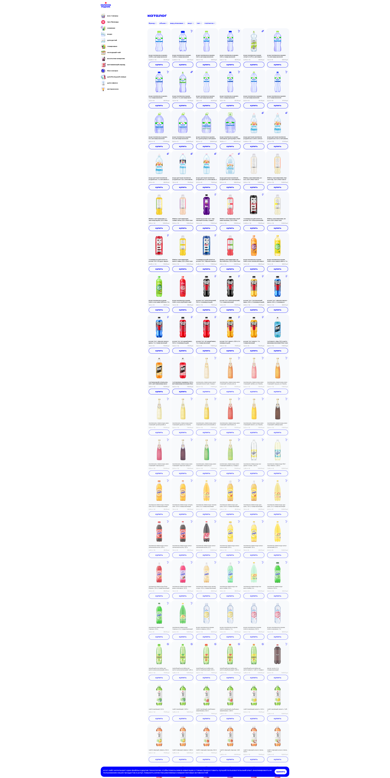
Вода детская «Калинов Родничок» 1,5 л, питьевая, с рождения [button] (182, 178)
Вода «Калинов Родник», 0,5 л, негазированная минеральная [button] (205, 56)
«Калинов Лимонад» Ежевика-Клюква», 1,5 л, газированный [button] (182, 587)
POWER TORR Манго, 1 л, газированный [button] (251, 342)
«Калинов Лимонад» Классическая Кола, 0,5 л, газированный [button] (158, 546)
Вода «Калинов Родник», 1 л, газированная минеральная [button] (158, 97)
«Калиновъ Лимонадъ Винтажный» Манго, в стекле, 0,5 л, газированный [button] (253, 424)
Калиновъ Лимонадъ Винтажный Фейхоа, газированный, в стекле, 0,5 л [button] (229, 464)
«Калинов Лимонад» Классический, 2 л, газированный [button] (277, 546)
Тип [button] (198, 23)
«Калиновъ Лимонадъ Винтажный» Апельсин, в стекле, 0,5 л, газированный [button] (230, 383)
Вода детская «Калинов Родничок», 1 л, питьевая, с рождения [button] (159, 178)
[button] (159, 41)
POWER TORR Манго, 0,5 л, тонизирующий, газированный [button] (230, 342)
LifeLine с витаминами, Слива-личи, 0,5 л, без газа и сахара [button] (182, 219)
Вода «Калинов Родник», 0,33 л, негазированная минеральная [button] (158, 56)
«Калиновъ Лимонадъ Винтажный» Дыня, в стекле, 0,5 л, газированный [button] (182, 424)
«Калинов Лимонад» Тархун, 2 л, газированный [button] (182, 628)
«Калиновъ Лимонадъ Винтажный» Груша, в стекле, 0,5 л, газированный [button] (277, 383)
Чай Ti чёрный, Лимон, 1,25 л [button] (182, 750)
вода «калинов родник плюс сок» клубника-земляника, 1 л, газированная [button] (182, 301)
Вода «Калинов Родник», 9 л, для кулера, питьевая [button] (206, 137)
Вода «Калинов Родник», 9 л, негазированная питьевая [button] (181, 137)
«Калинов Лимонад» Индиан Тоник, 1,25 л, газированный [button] (252, 464)
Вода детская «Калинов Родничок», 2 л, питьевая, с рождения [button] (206, 178)
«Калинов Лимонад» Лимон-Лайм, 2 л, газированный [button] (252, 587)
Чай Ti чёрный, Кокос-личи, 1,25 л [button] (277, 750)
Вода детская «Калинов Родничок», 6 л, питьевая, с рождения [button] (230, 178)
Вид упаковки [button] (176, 23)
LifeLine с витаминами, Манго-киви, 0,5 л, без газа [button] (182, 260)
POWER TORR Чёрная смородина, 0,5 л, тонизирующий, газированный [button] (277, 301)
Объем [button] (162, 23)
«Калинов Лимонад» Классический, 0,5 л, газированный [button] (229, 546)
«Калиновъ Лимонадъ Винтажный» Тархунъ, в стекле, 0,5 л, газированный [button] (206, 464)
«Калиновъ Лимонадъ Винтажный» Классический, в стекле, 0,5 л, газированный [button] (206, 424)
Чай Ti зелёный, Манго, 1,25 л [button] (277, 710)
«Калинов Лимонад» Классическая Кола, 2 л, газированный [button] (206, 546)
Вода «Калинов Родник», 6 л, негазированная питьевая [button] (158, 137)
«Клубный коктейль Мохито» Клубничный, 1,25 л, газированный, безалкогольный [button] (229, 669)
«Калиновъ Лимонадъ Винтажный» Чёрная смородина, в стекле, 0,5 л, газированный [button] (182, 464)
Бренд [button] (152, 23)
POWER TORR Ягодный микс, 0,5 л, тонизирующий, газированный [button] (182, 342)
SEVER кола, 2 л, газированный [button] (273, 669)
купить (159, 65)
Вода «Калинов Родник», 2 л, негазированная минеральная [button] (252, 97)
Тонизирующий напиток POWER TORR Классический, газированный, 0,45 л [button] (253, 219)
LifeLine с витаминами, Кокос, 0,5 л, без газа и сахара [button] (252, 178)
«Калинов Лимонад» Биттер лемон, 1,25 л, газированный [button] (276, 464)
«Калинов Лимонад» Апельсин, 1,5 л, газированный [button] (182, 505)
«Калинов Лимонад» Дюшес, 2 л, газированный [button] (276, 505)
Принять (280, 772)
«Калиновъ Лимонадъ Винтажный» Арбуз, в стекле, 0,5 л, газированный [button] (253, 383)
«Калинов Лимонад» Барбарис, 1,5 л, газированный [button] (159, 587)
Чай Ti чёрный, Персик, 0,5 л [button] (206, 750)
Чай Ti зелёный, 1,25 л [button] (180, 709)
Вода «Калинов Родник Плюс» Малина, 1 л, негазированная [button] (276, 628)
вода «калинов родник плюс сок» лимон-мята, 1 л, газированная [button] (277, 260)
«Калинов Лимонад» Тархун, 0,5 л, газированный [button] (274, 587)
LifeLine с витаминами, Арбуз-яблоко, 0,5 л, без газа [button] (230, 260)
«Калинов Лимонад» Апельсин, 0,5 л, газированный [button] (159, 505)
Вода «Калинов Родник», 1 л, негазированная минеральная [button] (276, 56)
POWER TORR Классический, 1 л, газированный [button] (230, 301)
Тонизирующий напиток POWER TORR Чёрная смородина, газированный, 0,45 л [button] (206, 260)
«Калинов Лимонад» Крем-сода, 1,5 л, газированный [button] (206, 587)
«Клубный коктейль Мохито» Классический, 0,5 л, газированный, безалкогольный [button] (159, 669)
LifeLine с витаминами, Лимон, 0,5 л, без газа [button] (276, 219)
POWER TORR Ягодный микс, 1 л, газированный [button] (206, 342)
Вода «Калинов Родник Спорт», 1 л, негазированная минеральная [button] (181, 97)
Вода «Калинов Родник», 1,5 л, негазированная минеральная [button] (205, 97)
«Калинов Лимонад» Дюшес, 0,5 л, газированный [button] (229, 505)
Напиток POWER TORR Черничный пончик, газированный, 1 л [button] (205, 219)
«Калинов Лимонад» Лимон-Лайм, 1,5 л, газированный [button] (229, 587)
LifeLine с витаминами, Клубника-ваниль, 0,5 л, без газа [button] (230, 219)
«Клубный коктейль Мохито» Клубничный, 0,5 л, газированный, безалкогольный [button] (205, 669)
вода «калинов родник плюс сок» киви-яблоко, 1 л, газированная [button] (159, 301)
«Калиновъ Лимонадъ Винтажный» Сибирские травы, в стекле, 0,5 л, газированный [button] (277, 424)
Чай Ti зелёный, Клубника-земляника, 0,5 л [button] (206, 710)
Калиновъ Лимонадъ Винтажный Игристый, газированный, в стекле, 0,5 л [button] (206, 383)
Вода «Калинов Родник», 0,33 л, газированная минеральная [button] (181, 56)
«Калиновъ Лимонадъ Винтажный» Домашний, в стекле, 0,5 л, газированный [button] (159, 424)
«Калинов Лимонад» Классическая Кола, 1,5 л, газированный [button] (182, 546)
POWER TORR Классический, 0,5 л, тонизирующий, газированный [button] (206, 301)
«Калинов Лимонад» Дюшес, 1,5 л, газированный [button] (252, 505)
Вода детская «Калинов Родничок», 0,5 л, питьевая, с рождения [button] (277, 137)
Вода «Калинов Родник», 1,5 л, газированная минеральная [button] (229, 97)
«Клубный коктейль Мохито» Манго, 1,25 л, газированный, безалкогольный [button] (253, 669)
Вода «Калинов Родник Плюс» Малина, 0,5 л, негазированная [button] (252, 628)
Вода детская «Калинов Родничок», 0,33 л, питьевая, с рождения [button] (253, 137)
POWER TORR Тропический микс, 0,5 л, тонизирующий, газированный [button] (253, 301)
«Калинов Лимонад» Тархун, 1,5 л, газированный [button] (156, 628)
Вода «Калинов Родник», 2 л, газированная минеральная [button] (276, 97)
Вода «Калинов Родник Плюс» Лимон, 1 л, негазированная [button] (228, 628)
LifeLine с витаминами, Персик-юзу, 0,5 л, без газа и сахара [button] (277, 178)
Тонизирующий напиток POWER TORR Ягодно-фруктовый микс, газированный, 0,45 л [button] (158, 260)
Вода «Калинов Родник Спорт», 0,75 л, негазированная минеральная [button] (252, 56)
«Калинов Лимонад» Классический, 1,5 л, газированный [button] (253, 546)
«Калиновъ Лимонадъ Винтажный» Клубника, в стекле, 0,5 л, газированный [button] (230, 424)
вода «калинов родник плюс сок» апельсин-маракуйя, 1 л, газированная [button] (253, 260)
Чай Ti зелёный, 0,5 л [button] (156, 709)
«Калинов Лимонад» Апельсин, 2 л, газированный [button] (206, 505)
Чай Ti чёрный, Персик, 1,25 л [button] (230, 750)
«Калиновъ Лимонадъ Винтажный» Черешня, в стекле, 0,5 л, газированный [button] (159, 464)
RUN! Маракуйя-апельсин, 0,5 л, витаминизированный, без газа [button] (158, 383)
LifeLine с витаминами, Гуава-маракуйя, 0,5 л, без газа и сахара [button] (158, 219)
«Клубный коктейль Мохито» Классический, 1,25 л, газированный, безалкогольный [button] (182, 669)
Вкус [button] (190, 23)
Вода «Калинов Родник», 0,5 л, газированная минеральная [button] (229, 56)
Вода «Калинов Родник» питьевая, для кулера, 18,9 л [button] (230, 137)
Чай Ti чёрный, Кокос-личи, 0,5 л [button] (253, 750)
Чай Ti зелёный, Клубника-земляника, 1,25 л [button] (229, 710)
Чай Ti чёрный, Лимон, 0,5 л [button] (159, 750)
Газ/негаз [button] (209, 23)
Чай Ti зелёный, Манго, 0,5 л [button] (253, 709)
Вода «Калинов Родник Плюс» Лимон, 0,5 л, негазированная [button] (205, 628)
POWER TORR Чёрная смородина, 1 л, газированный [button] (159, 342)
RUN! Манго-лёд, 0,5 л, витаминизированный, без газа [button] (277, 342)
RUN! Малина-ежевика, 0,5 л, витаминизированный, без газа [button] (182, 383)
